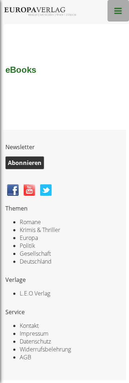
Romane (30, 222)
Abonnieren (25, 163)
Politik (27, 246)
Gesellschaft (35, 253)
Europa (29, 238)
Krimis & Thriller (40, 230)
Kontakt (29, 326)
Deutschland (36, 261)
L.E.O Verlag (35, 293)
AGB (25, 357)
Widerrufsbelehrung (45, 349)
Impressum (34, 333)
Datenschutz (35, 341)
